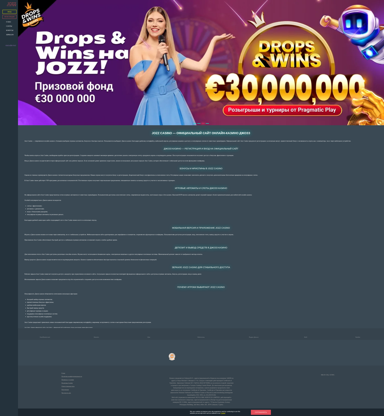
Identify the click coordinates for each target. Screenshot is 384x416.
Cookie (223, 413)
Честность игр (66, 393)
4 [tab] (207, 124)
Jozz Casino (27, 327)
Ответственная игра (68, 386)
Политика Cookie (67, 383)
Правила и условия (68, 380)
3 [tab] (203, 124)
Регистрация (9, 17)
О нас (63, 373)
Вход (9, 12)
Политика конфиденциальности (72, 376)
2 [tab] (198, 124)
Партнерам (65, 389)
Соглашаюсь (261, 412)
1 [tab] (194, 124)
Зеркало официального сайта (38, 327)
